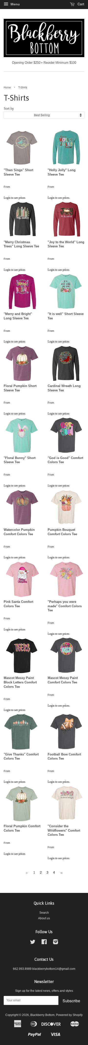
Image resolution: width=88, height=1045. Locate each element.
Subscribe (71, 1000)
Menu (15, 4)
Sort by (9, 108)
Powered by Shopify (69, 1015)
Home (7, 87)
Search (44, 912)
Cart (80, 3)
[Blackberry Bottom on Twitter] (32, 943)
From (7, 186)
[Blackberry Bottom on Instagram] (55, 943)
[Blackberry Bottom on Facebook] (44, 943)
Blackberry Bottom (42, 1015)
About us (44, 918)
